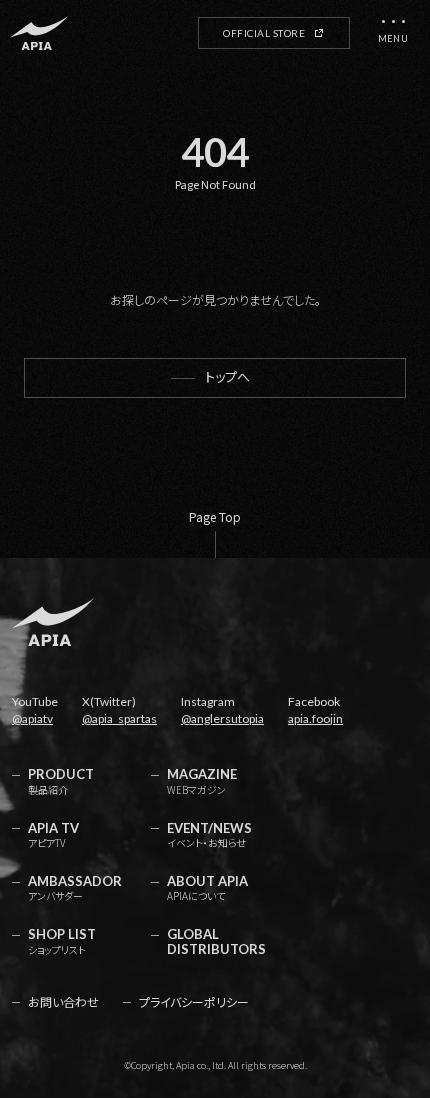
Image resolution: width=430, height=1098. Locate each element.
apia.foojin (315, 718)
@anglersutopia (222, 718)
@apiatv (32, 718)
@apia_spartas (119, 718)
